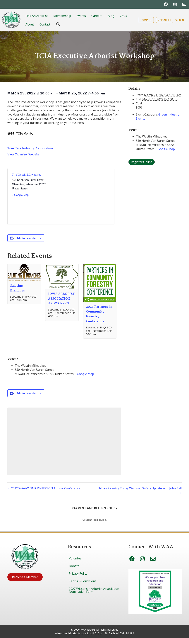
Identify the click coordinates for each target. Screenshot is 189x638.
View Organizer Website (23, 154)
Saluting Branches (17, 288)
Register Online (141, 162)
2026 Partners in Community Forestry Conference (99, 314)
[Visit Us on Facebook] (166, 4)
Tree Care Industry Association (30, 148)
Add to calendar (26, 238)
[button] (25, 577)
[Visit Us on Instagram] (175, 4)
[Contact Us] (184, 4)
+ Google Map (20, 195)
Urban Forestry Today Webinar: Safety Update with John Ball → (140, 490)
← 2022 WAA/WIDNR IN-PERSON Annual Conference (43, 488)
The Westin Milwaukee (26, 175)
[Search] (56, 24)
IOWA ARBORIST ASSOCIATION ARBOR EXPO (61, 298)
